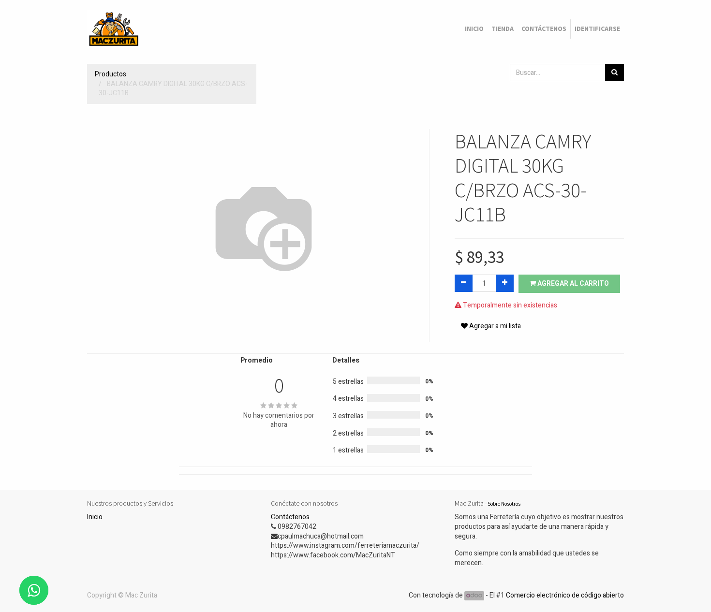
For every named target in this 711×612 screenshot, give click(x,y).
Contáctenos (290, 517)
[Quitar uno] (464, 283)
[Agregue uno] (505, 283)
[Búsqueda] (614, 72)
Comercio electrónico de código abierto (565, 595)
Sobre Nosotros (504, 503)
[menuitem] (474, 29)
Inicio (95, 517)
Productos (110, 74)
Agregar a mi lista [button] (494, 326)
